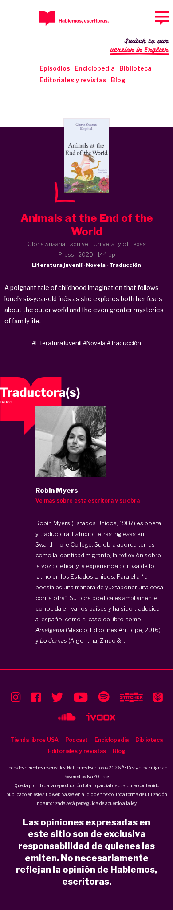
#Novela (94, 342)
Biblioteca (135, 68)
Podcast (76, 740)
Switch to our (139, 45)
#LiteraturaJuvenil (57, 342)
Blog (118, 80)
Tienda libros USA (34, 740)
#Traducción (124, 342)
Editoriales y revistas (72, 80)
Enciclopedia (95, 68)
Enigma (156, 767)
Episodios (54, 68)
